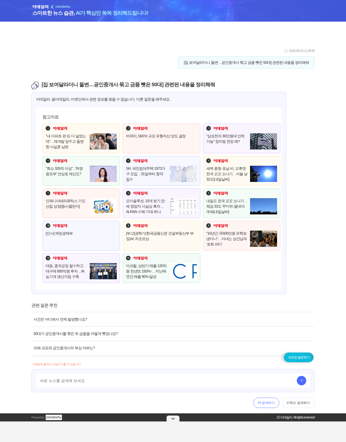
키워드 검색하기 (298, 403)
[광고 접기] (173, 418)
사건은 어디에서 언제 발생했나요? (60, 319)
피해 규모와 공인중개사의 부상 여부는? (64, 348)
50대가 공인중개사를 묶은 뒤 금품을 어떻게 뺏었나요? (76, 333)
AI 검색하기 (266, 403)
